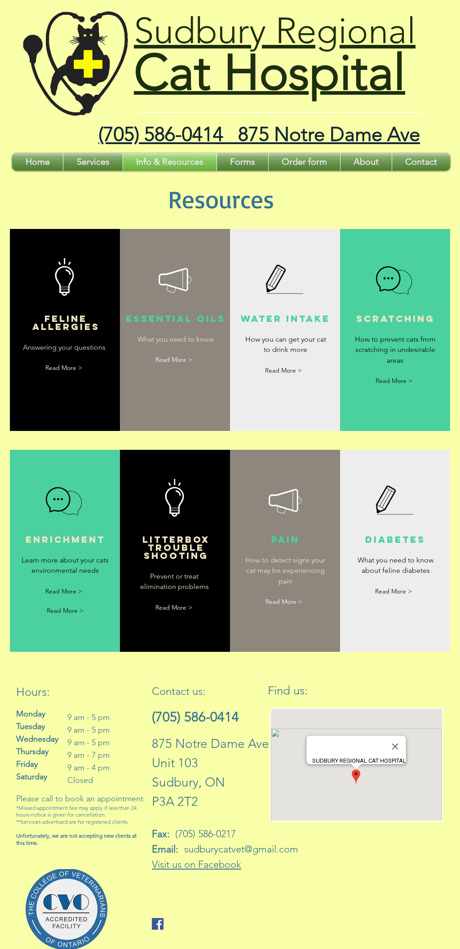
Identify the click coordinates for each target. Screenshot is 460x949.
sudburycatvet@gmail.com (241, 849)
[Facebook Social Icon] (158, 924)
